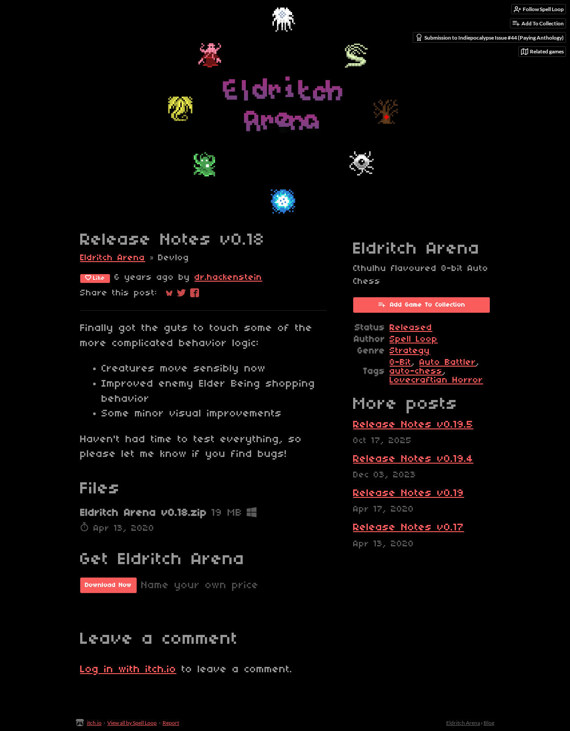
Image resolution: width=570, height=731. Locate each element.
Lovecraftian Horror (436, 380)
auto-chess (416, 371)
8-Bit (400, 362)
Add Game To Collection (427, 305)
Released (411, 327)
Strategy (410, 351)
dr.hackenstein (228, 277)
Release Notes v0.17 (408, 527)
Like (99, 278)
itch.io (94, 722)
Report (171, 722)
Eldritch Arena (112, 258)
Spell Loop (414, 339)
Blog (489, 722)
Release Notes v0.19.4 (413, 459)
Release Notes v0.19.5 (413, 425)
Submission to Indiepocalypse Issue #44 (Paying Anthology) (494, 37)
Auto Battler (447, 362)
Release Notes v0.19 (408, 493)
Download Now (108, 585)
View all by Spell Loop (132, 722)
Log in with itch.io (128, 669)
